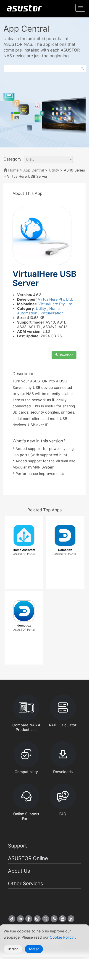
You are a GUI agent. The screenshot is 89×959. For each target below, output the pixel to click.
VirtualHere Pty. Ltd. (55, 299)
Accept (34, 949)
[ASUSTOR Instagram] (37, 918)
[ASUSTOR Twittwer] (45, 918)
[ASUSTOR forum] (71, 918)
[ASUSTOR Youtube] (62, 918)
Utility (54, 170)
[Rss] (54, 918)
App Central (33, 170)
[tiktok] (11, 918)
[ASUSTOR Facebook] (28, 918)
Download (65, 355)
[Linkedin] (20, 918)
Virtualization (51, 313)
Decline (13, 949)
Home (12, 170)
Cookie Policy (62, 937)
